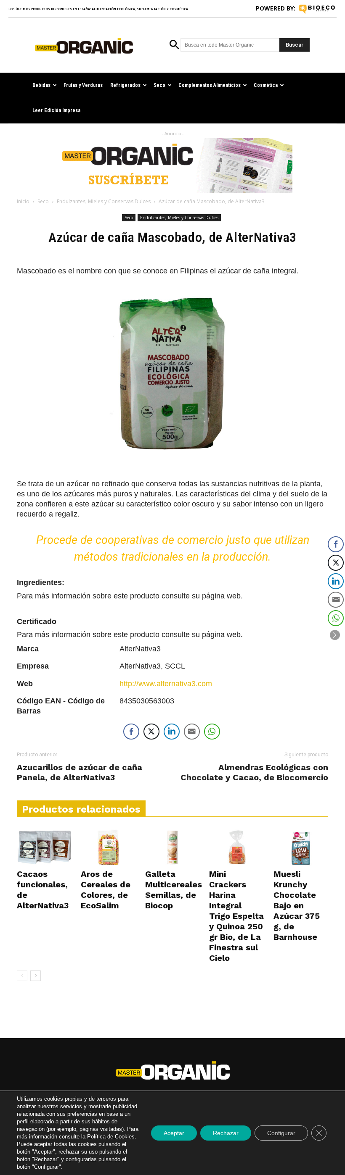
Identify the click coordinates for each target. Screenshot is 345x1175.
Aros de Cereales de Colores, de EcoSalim (105, 889)
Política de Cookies (111, 1136)
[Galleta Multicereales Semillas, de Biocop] (172, 847)
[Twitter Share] (151, 732)
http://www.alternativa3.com (165, 683)
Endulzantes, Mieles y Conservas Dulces (104, 201)
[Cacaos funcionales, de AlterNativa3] (44, 847)
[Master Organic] (83, 46)
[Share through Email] (192, 732)
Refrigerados (125, 85)
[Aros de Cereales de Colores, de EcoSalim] (108, 847)
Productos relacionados (81, 809)
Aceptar (174, 1133)
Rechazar (226, 1133)
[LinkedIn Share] (172, 732)
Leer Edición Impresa (56, 110)
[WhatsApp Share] (212, 732)
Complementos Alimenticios (209, 85)
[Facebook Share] (131, 732)
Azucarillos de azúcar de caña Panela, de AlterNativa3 (79, 772)
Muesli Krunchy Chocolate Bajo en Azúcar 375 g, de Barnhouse (296, 905)
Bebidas (41, 85)
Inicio (23, 201)
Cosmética (266, 85)
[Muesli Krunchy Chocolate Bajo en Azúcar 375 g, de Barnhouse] (300, 847)
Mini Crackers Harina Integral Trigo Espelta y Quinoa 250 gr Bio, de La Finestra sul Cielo (236, 916)
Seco (159, 85)
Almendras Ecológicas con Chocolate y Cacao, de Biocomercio (254, 772)
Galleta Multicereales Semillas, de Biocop (173, 889)
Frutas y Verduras (83, 85)
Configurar (281, 1133)
